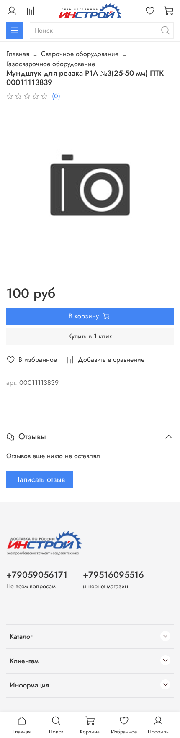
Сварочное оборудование (79, 54)
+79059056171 (36, 575)
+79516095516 (113, 575)
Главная (17, 54)
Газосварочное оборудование (50, 64)
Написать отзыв (39, 479)
